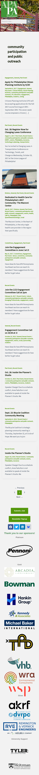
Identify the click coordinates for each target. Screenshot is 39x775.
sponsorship (27, 341)
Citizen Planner (17, 91)
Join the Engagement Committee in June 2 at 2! (17, 249)
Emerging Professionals (12, 300)
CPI (12, 95)
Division (7, 193)
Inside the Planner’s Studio (18, 453)
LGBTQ (7, 215)
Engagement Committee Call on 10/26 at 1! (18, 331)
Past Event (23, 78)
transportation (24, 142)
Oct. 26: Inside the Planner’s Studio (18, 374)
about (15, 256)
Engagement (9, 78)
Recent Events (17, 125)
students (16, 97)
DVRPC (7, 140)
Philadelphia (8, 97)
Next (19, 497)
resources (26, 140)
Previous (19, 487)
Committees (9, 243)
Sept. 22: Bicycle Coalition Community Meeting (17, 414)
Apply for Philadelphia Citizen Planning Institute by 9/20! (19, 83)
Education (17, 95)
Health (31, 213)
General (16, 78)
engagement (25, 95)
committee (20, 256)
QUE (19, 215)
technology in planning (12, 142)
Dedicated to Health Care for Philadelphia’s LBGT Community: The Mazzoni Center (18, 201)
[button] (17, 28)
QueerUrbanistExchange (12, 218)
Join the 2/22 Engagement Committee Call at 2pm (17, 291)
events (12, 140)
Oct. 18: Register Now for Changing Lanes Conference (18, 131)
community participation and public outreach (19, 138)
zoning (22, 97)
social (22, 218)
